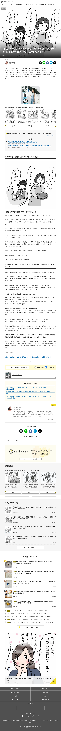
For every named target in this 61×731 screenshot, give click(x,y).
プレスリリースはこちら (12, 720)
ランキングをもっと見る (31, 627)
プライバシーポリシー (42, 720)
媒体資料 (30, 722)
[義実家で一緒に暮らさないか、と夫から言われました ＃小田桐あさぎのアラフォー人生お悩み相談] (21, 114)
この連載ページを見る (49, 136)
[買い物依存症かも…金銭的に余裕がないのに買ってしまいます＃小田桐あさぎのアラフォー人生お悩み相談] (10, 114)
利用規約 (26, 720)
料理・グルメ (15, 692)
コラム (8, 441)
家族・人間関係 (15, 689)
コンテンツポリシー (32, 720)
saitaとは (30, 703)
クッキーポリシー (50, 720)
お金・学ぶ (45, 692)
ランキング (15, 699)
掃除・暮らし (46, 689)
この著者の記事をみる (49, 419)
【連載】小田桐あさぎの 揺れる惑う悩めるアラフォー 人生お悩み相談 (29, 133)
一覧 (31, 126)
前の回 (13, 126)
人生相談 (16, 441)
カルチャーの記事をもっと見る (30, 548)
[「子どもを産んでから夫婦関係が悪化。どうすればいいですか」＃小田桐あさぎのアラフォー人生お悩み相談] (33, 114)
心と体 (15, 696)
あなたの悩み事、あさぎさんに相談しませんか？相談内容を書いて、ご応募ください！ (28, 357)
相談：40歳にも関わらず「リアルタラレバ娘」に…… (22, 141)
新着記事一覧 (46, 699)
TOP (2, 4)
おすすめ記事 (20, 720)
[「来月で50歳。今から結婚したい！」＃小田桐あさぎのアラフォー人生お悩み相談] (45, 114)
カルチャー (7, 4)
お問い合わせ (4, 720)
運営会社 (56, 720)
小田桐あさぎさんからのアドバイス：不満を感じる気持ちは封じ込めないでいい (29, 146)
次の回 (47, 126)
